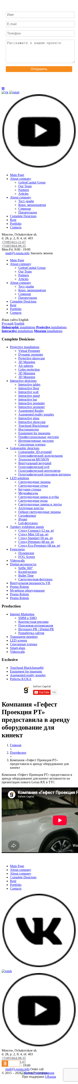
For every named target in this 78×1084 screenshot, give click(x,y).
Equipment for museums (34, 433)
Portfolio (15, 223)
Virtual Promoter (29, 351)
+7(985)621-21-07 (14, 242)
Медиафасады (28, 493)
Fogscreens (17, 549)
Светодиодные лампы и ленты (40, 504)
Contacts (15, 227)
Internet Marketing (22, 614)
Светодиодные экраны (34, 482)
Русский (8, 323)
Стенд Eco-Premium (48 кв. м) (39, 545)
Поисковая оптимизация (35, 625)
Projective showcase (31, 358)
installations (18, 327)
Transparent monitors (24, 636)
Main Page (17, 175)
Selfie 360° (25, 568)
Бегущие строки (29, 489)
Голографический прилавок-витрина (44, 474)
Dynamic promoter (30, 354)
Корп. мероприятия (32, 205)
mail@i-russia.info (17, 253)
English (19, 323)
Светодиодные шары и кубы (38, 497)
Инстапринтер (28, 429)
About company (20, 178)
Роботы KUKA (20, 679)
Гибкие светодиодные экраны (39, 512)
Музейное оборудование (27, 590)
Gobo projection (29, 369)
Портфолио (18, 752)
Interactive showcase (32, 422)
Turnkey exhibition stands (27, 527)
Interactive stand (29, 395)
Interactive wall (28, 392)
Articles (23, 193)
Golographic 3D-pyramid (35, 452)
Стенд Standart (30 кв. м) (35, 538)
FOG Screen (26, 557)
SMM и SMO (27, 618)
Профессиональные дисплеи (38, 437)
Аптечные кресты (31, 508)
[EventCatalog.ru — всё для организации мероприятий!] (11, 1065)
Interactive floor (28, 388)
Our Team (25, 186)
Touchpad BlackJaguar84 (26, 667)
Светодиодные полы (33, 500)
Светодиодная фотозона (35, 579)
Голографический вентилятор (39, 470)
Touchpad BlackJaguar (33, 425)
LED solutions (19, 478)
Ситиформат (27, 515)
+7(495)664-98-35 (14, 245)
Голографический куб (33, 467)
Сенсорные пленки (32, 444)
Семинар (24, 208)
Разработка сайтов (31, 633)
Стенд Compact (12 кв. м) (36, 530)
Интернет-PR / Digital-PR (36, 629)
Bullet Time (26, 575)
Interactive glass (28, 418)
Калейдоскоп (27, 572)
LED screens (18, 640)
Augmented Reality (31, 410)
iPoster (22, 519)
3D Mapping (26, 362)
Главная (15, 745)
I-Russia (50, 1076)
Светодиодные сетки (33, 485)
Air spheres (25, 366)
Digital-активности (23, 564)
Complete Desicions (23, 216)
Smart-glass (17, 648)
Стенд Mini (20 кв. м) (33, 534)
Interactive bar (27, 399)
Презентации (27, 212)
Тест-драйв (26, 201)
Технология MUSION (33, 459)
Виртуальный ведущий (34, 463)
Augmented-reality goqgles (36, 414)
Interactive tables (29, 384)
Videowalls (17, 560)
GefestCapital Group (32, 182)
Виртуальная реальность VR (30, 583)
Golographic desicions (24, 448)
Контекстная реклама (33, 621)
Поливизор (26, 553)
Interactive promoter (31, 403)
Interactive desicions (23, 380)
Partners (23, 190)
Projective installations (24, 347)
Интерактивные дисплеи (36, 440)
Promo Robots (19, 587)
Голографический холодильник (40, 455)
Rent (13, 220)
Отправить (39, 69)
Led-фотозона (28, 523)
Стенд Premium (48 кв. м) (36, 542)
